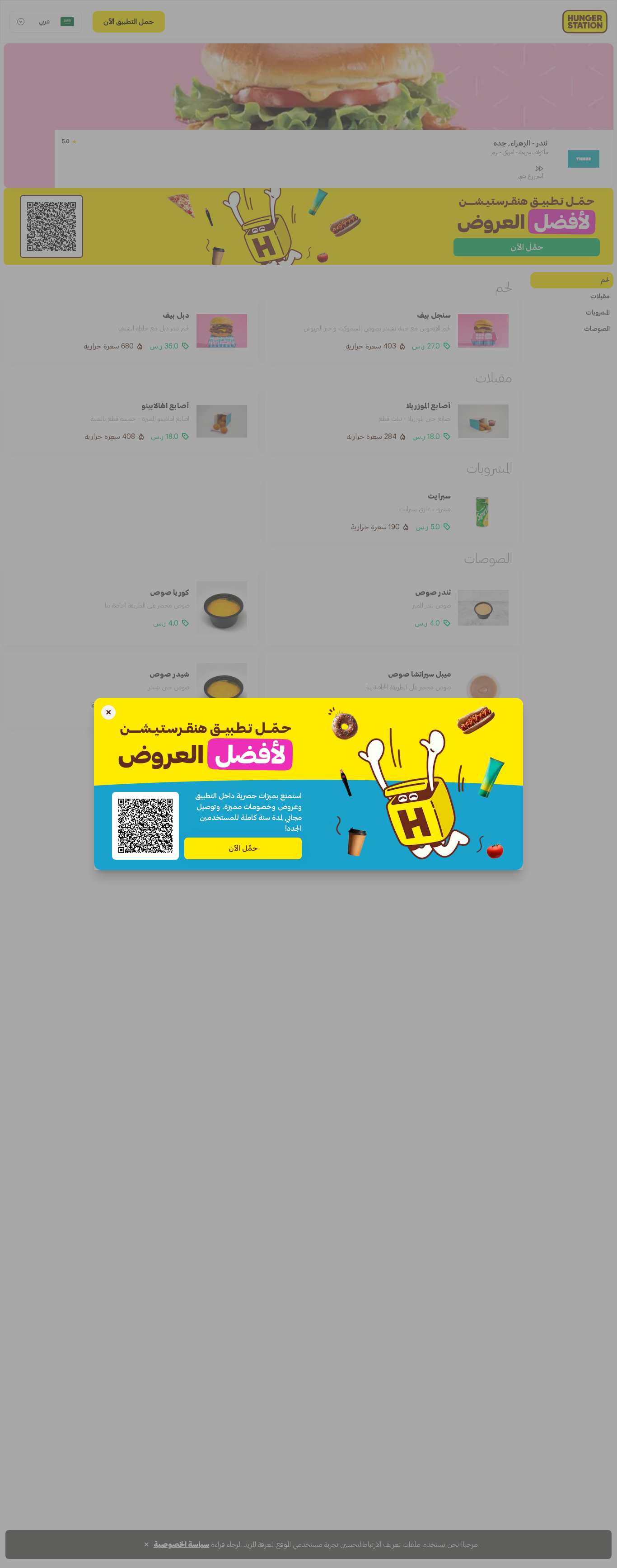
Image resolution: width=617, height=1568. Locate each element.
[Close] (108, 713)
